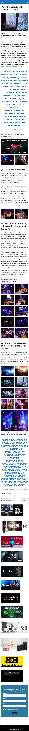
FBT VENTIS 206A (23, 500)
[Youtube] (17, 722)
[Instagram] (14, 722)
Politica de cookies (22, 727)
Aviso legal (15, 727)
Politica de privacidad (7, 727)
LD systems (8, 493)
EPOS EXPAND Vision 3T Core (7, 501)
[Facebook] (12, 722)
